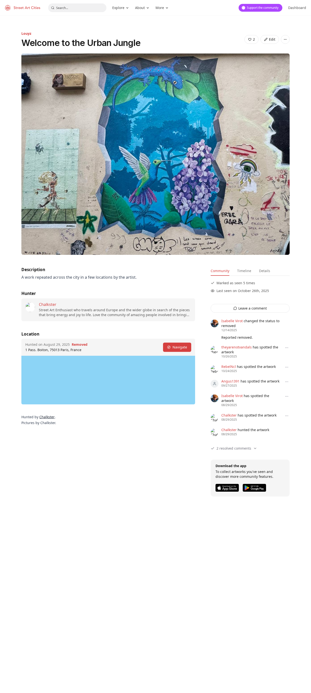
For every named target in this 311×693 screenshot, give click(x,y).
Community (220, 270)
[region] (108, 380)
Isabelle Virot (232, 321)
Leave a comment (252, 308)
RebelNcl (228, 366)
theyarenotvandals (236, 347)
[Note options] (287, 348)
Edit (272, 39)
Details (264, 270)
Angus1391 (230, 381)
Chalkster (47, 304)
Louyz (26, 33)
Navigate (180, 347)
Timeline (244, 270)
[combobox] (77, 7)
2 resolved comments (233, 448)
